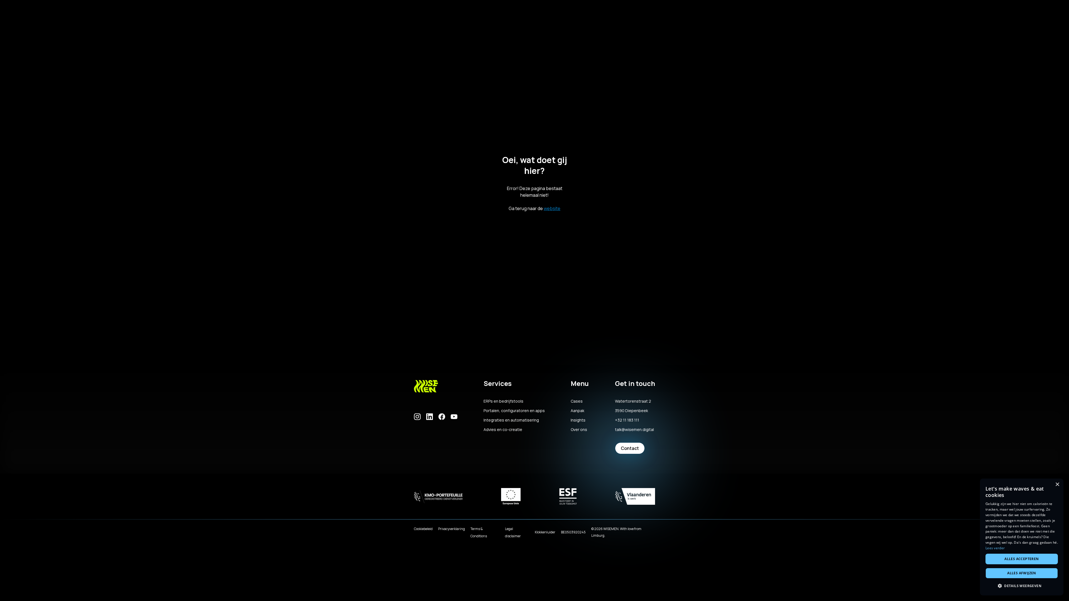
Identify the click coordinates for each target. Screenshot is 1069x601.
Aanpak (577, 410)
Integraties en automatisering (511, 420)
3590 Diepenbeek (631, 410)
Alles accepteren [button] (1021, 558)
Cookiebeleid (423, 528)
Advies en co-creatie (503, 429)
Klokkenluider (545, 532)
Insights (578, 420)
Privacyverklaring (451, 528)
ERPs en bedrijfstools (503, 401)
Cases (577, 401)
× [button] (1057, 484)
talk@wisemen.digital (634, 429)
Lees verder (995, 548)
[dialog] (1021, 537)
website (552, 208)
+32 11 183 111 (627, 420)
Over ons (579, 429)
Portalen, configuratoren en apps (514, 410)
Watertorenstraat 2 (633, 401)
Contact (630, 448)
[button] (1021, 586)
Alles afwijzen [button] (1021, 573)
